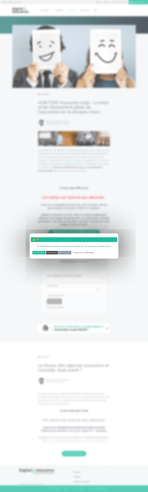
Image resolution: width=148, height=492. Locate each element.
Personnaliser (64, 253)
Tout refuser (52, 253)
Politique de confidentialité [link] (83, 253)
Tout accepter (39, 253)
